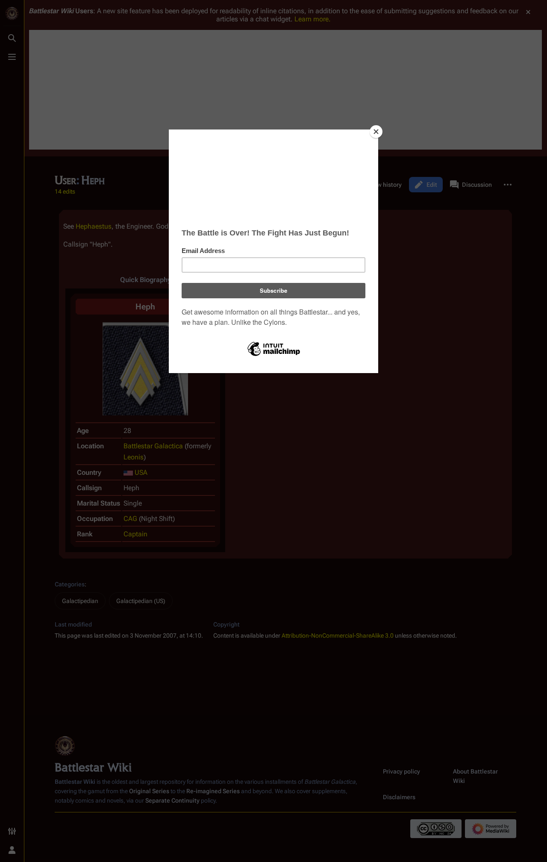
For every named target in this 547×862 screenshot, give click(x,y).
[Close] (376, 131)
